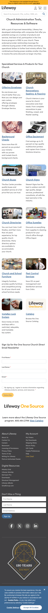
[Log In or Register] (35, 8)
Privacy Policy (7, 451)
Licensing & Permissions (10, 448)
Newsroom (5, 445)
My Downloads (31, 440)
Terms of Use (6, 453)
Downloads (6, 477)
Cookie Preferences (33, 451)
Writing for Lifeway (8, 456)
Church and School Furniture (12, 275)
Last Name (6, 367)
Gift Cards (29, 448)
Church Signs (33, 179)
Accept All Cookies (31, 607)
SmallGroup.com (8, 485)
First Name (6, 357)
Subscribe (8, 395)
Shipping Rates (31, 443)
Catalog (30, 313)
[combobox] (24, 13)
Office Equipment (35, 136)
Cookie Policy (13, 600)
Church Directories (11, 222)
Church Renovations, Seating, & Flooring (35, 90)
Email (4, 377)
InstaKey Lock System (9, 315)
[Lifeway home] (9, 8)
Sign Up (7, 516)
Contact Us (6, 440)
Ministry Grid (6, 469)
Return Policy (30, 445)
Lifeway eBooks (7, 483)
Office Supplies (33, 222)
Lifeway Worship (8, 472)
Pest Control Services (32, 275)
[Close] (44, 589)
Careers (4, 443)
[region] (24, 599)
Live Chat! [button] (30, 456)
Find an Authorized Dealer (11, 459)
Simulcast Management (10, 480)
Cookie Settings (13, 607)
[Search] (43, 13)
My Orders (29, 437)
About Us (5, 437)
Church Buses (9, 179)
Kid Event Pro (6, 475)
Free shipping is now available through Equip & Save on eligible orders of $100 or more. (24, 2)
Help (27, 453)
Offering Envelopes (12, 87)
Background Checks (8, 138)
